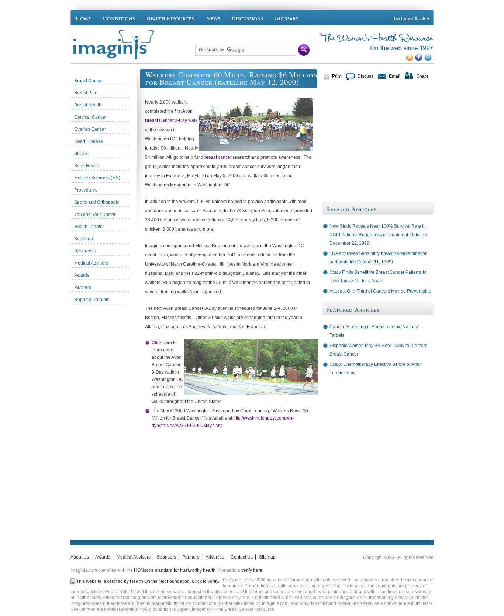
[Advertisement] (105, 418)
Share (423, 76)
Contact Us (242, 557)
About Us (79, 557)
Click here (162, 342)
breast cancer (218, 157)
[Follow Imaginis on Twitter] (429, 59)
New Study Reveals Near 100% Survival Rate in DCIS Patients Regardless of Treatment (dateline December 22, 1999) (378, 235)
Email (394, 76)
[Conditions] (119, 17)
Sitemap (267, 557)
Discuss (365, 76)
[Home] (85, 17)
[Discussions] (247, 17)
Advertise (215, 557)
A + (426, 18)
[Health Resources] (170, 17)
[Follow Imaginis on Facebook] (419, 59)
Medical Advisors (134, 557)
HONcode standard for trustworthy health (174, 570)
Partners (190, 557)
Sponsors (166, 557)
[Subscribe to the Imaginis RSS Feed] (410, 59)
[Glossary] (287, 17)
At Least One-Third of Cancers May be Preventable (380, 291)
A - (417, 18)
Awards (102, 557)
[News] (213, 17)
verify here (251, 570)
